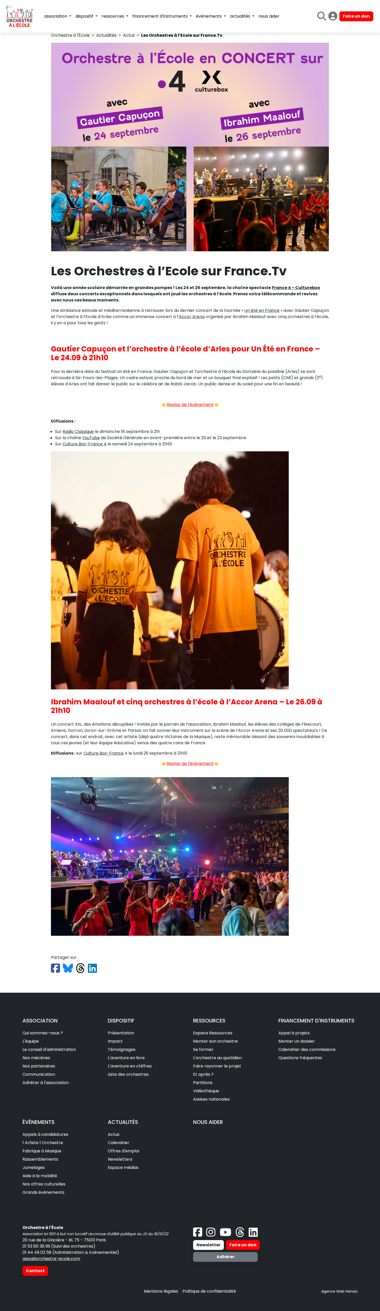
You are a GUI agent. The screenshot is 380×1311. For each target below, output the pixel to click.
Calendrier (118, 1143)
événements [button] (209, 16)
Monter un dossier (296, 1041)
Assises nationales (211, 1099)
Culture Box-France (103, 753)
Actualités (106, 35)
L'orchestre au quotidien (217, 1058)
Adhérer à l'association (45, 1083)
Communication (38, 1074)
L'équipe (30, 1041)
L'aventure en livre (126, 1058)
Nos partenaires (38, 1066)
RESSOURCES (209, 1020)
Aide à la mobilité (39, 1176)
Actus (129, 35)
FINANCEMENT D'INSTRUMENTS (316, 1020)
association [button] (56, 16)
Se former (203, 1049)
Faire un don (356, 16)
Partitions (202, 1083)
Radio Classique (78, 431)
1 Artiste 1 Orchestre (42, 1143)
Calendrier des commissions (307, 1049)
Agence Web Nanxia (339, 1291)
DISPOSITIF (121, 1020)
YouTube (91, 438)
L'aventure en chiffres (130, 1066)
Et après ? (203, 1074)
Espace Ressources (212, 1033)
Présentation (121, 1033)
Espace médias (123, 1167)
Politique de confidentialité (209, 1291)
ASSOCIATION (40, 1020)
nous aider (269, 16)
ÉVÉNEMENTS (38, 1122)
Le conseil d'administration (49, 1049)
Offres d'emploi (123, 1151)
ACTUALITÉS (123, 1122)
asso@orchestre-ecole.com (51, 1259)
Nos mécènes (36, 1058)
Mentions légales (161, 1291)
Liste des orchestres (128, 1074)
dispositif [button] (84, 16)
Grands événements (43, 1192)
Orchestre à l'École (70, 35)
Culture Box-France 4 (85, 444)
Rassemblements (40, 1159)
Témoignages (121, 1049)
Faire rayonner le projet (217, 1066)
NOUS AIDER (208, 1122)
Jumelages (33, 1167)
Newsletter (208, 1245)
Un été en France (261, 310)
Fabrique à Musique (41, 1151)
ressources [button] (113, 16)
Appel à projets (294, 1033)
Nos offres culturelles (43, 1184)
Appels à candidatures (45, 1134)
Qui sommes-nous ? (42, 1033)
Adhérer (225, 1257)
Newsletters (120, 1159)
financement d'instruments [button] (160, 16)
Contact (35, 1271)
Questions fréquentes (300, 1058)
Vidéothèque (206, 1091)
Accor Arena (192, 317)
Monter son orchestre (215, 1041)
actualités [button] (240, 16)
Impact (115, 1041)
